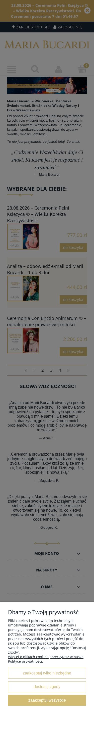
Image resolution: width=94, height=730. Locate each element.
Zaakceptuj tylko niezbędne (47, 673)
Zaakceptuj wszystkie (47, 700)
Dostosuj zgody (47, 686)
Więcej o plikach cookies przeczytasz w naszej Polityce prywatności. (46, 659)
